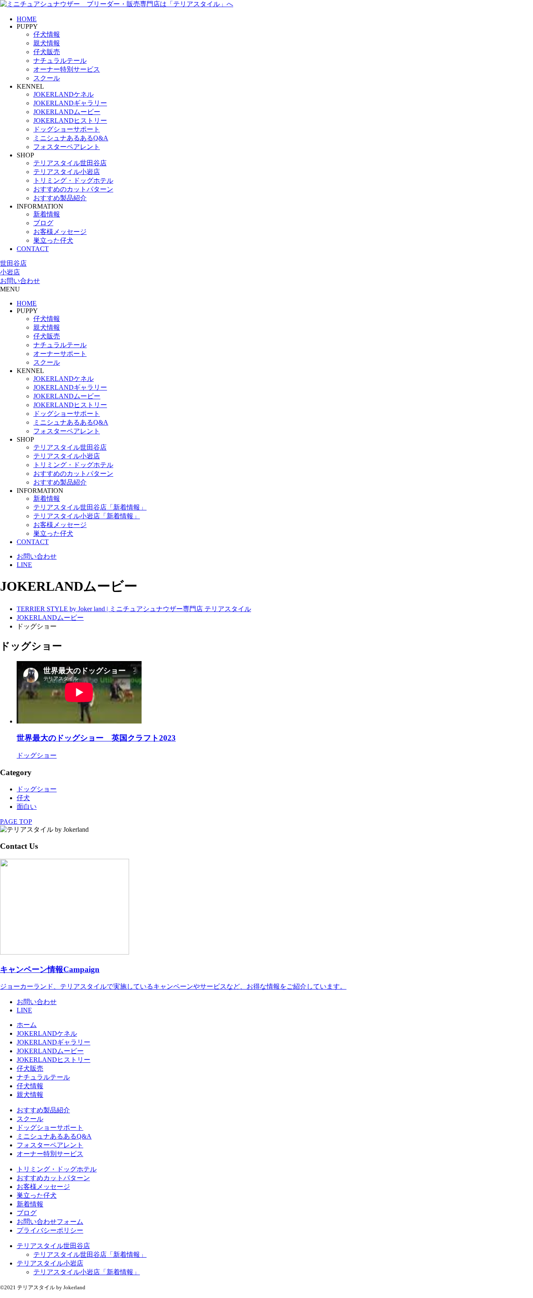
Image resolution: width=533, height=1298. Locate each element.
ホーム (27, 1024)
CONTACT (33, 248)
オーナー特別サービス (66, 69)
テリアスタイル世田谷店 (70, 163)
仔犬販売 (46, 51)
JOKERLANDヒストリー (70, 120)
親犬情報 (46, 43)
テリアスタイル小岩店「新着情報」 (86, 516)
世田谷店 (13, 263)
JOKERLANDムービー (66, 111)
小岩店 (10, 272)
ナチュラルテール (60, 60)
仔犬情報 (46, 34)
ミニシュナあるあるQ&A (70, 138)
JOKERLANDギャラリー (70, 103)
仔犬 (23, 797)
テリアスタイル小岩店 (66, 171)
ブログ (43, 222)
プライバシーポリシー (50, 1230)
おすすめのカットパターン (73, 189)
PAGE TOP (16, 821)
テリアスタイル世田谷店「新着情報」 (90, 507)
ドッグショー (37, 789)
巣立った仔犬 (53, 240)
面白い (27, 806)
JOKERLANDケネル (63, 94)
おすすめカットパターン (53, 1177)
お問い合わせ (20, 280)
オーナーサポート (60, 353)
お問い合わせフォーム (50, 1221)
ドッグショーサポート (66, 129)
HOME (27, 18)
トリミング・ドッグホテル (73, 180)
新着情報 (46, 214)
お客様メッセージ (60, 231)
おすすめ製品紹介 (60, 197)
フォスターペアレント (66, 146)
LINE (24, 564)
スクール (46, 78)
